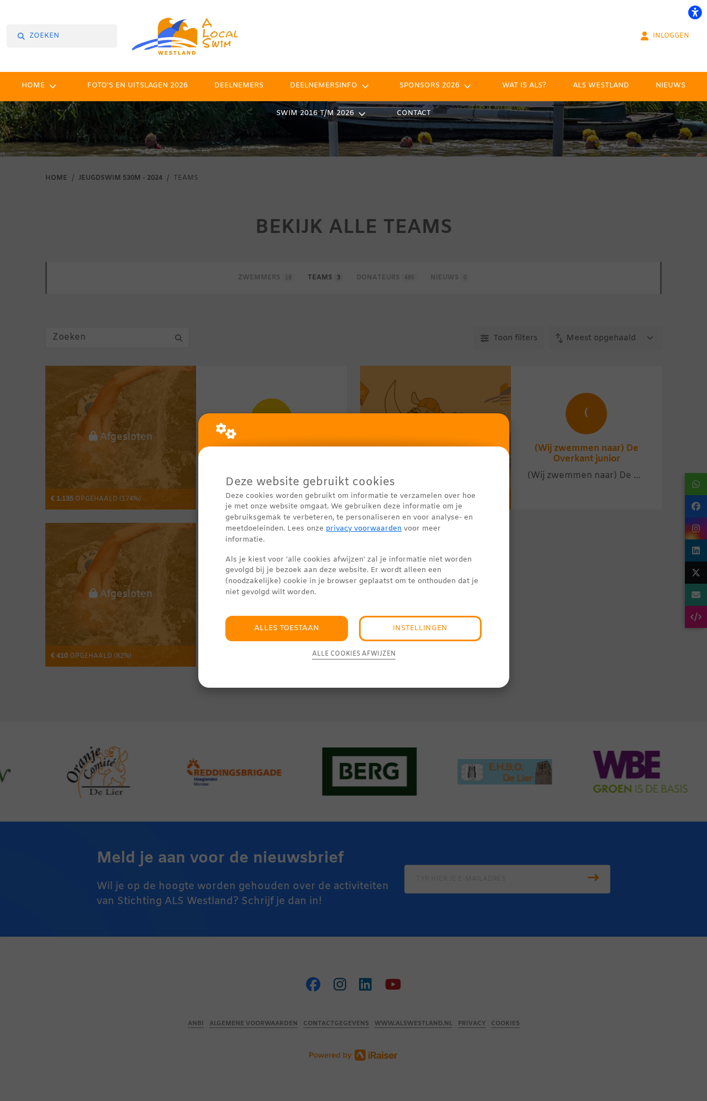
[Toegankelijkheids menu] (694, 12)
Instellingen (420, 628)
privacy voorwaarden (364, 528)
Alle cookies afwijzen (353, 654)
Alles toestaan (286, 628)
